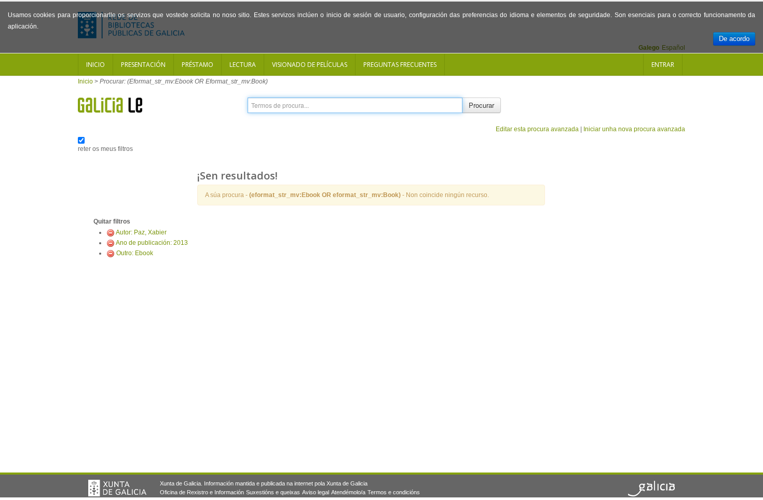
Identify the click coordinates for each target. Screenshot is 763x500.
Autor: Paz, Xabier (141, 232)
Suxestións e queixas (273, 492)
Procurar (481, 105)
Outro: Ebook (134, 253)
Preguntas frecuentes (400, 64)
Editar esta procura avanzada (537, 129)
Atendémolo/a (348, 492)
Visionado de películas (309, 64)
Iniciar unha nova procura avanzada (634, 129)
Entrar (662, 64)
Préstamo (197, 64)
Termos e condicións (393, 492)
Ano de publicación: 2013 (152, 242)
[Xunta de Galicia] (117, 488)
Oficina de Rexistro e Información (202, 492)
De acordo (734, 39)
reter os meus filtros (105, 148)
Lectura (242, 64)
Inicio (95, 64)
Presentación (143, 64)
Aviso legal (315, 492)
